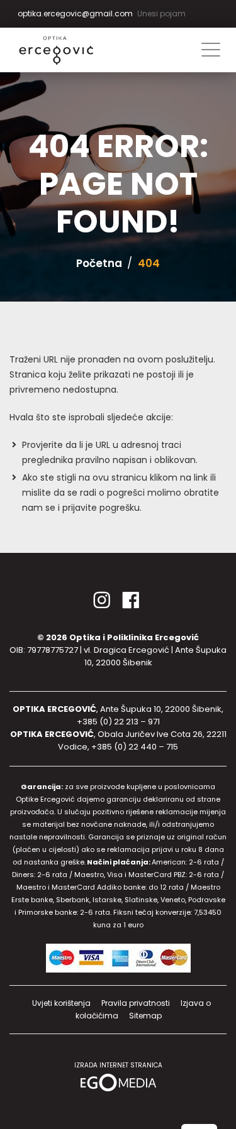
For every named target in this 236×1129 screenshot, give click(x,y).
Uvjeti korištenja (61, 1003)
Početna (99, 263)
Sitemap (145, 1015)
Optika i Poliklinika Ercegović (134, 637)
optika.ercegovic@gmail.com (75, 13)
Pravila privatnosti (135, 1003)
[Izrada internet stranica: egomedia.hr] (118, 1081)
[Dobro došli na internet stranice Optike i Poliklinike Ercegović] (69, 50)
